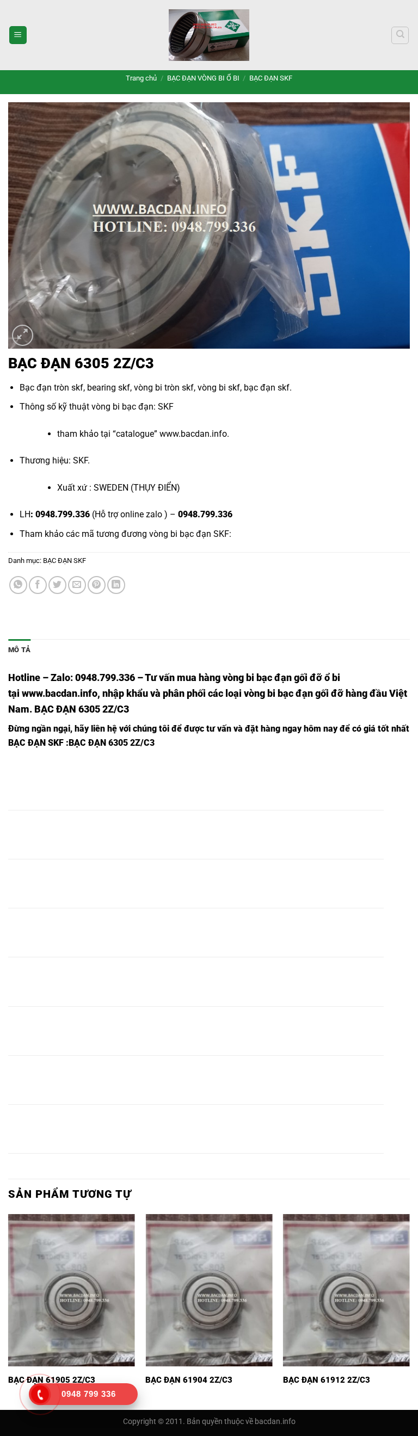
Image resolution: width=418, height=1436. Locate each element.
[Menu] (18, 35)
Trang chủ (141, 78)
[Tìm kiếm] (400, 35)
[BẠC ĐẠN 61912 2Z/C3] (346, 1290)
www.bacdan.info (193, 434)
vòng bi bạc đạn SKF (189, 534)
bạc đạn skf (267, 387)
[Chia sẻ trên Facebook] (38, 585)
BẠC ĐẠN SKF (270, 78)
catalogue (135, 434)
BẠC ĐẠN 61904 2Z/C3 (188, 1380)
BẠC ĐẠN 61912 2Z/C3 (326, 1380)
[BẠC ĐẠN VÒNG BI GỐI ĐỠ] (209, 35)
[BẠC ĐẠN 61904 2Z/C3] (208, 1290)
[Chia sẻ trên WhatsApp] (18, 585)
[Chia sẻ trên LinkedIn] (116, 585)
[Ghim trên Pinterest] (97, 585)
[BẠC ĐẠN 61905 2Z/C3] (71, 1290)
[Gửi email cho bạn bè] (77, 585)
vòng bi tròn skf (164, 387)
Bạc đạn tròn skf (51, 387)
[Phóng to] (22, 335)
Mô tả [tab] (19, 650)
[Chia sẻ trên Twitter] (57, 585)
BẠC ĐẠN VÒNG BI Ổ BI (203, 78)
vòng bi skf (219, 387)
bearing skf (108, 387)
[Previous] (9, 1311)
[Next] (409, 1311)
